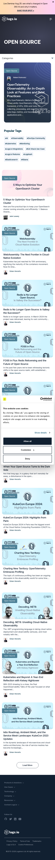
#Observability (17, 138)
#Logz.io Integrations (14, 149)
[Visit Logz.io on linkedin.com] (15, 819)
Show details (41, 433)
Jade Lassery (14, 216)
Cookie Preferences (25, 845)
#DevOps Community (36, 138)
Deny (27, 458)
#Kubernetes (10, 144)
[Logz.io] (27, 832)
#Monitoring (24, 144)
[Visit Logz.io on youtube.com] (19, 819)
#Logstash (27, 154)
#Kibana (24, 160)
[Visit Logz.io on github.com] (5, 819)
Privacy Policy (12, 841)
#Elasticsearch (11, 160)
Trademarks (36, 841)
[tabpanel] (27, 7)
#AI (6, 138)
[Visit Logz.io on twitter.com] (10, 819)
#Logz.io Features (12, 154)
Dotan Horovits (15, 271)
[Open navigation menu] (51, 19)
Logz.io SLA (11, 845)
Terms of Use (25, 841)
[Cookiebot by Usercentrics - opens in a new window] (40, 399)
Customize (26, 450)
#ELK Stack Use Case (35, 149)
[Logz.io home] (9, 18)
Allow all (27, 441)
